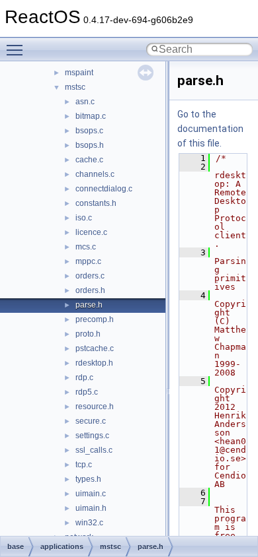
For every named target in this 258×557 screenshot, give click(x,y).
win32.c (89, 522)
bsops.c (89, 130)
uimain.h (91, 508)
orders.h (90, 290)
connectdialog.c (103, 188)
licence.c (91, 232)
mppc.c (88, 261)
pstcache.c (94, 348)
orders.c (90, 275)
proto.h (88, 334)
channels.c (94, 174)
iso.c (83, 217)
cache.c (89, 159)
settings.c (92, 435)
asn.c (85, 101)
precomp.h (94, 319)
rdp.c (84, 377)
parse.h (89, 305)
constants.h (95, 203)
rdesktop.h (94, 363)
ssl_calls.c (93, 450)
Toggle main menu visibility (17, 49)
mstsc (75, 87)
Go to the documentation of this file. (210, 128)
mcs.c (85, 246)
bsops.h (89, 145)
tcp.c (83, 464)
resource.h (94, 406)
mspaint (79, 72)
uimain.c (90, 493)
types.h (88, 479)
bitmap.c (90, 116)
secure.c (90, 421)
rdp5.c (86, 392)
